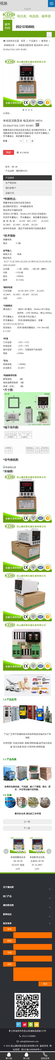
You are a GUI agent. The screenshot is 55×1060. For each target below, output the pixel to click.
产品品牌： (10, 171)
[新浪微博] (24, 1024)
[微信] (30, 1024)
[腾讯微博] (18, 1024)
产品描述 (10, 178)
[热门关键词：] (49, 34)
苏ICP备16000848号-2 (31, 1049)
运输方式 (10, 193)
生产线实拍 (11, 183)
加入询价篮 (24, 152)
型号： (8, 167)
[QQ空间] (36, 1024)
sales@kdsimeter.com (29, 1041)
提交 (45, 984)
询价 (8, 152)
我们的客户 (11, 188)
